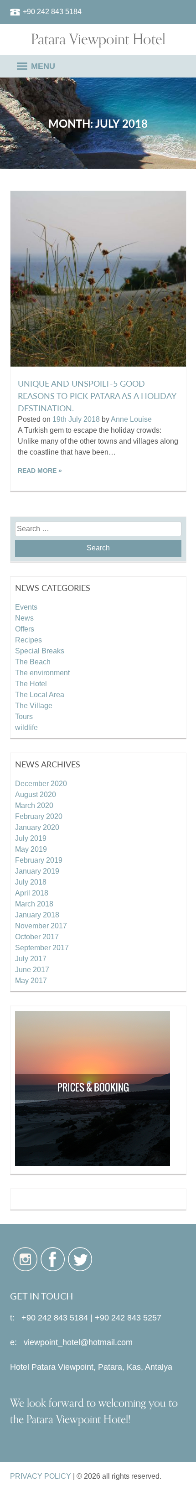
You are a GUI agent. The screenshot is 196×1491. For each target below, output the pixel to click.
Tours (24, 716)
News (24, 618)
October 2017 (37, 937)
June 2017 (32, 969)
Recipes (28, 640)
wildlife (26, 727)
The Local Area (39, 695)
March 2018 (34, 904)
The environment (42, 673)
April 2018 (31, 893)
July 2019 (30, 838)
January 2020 (37, 827)
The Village (33, 705)
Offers (24, 629)
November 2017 (41, 926)
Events (26, 607)
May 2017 (31, 980)
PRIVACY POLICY (40, 1476)
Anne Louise (131, 419)
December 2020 (41, 783)
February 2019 (38, 860)
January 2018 (37, 915)
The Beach (33, 662)
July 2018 (30, 882)
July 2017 (30, 959)
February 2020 (38, 816)
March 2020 (34, 805)
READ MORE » (40, 470)
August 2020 (35, 794)
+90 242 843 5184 (52, 12)
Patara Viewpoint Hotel (98, 40)
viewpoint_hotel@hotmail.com (78, 1342)
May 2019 (31, 849)
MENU (43, 66)
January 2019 (37, 871)
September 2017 (42, 948)
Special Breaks (39, 651)
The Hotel (31, 684)
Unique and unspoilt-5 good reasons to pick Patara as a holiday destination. (97, 396)
